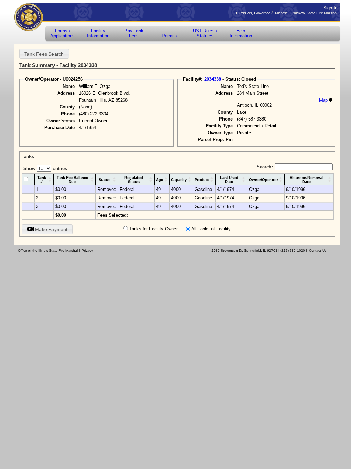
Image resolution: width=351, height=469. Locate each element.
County (67, 107)
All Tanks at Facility (211, 228)
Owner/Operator (263, 180)
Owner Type (220, 132)
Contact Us (317, 250)
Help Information (241, 33)
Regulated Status (133, 179)
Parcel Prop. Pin (215, 139)
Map (324, 100)
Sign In (330, 7)
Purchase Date (59, 127)
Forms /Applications (62, 33)
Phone (68, 113)
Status (104, 180)
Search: (265, 166)
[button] (44, 54)
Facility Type (219, 125)
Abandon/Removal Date (306, 179)
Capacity (179, 180)
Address (66, 93)
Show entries (45, 168)
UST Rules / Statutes (205, 33)
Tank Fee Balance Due (72, 179)
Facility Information (98, 33)
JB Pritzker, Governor (252, 13)
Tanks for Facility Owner (153, 228)
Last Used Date (229, 179)
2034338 (212, 79)
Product (202, 180)
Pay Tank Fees (133, 33)
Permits (169, 35)
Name (69, 86)
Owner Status (60, 120)
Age (159, 180)
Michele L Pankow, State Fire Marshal (306, 13)
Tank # (41, 179)
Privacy (87, 250)
